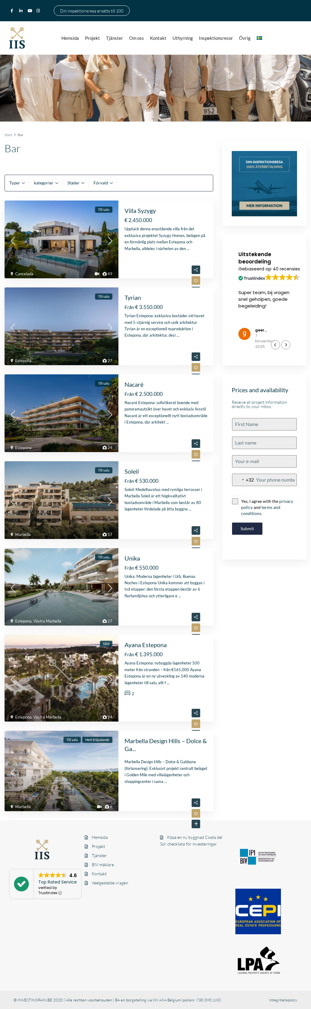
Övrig (245, 38)
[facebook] (13, 11)
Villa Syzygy (140, 210)
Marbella (23, 534)
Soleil (132, 471)
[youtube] (30, 11)
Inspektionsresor (216, 38)
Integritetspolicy (283, 999)
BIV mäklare (103, 864)
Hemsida (70, 38)
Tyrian (133, 297)
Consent (239, 495)
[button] (285, 344)
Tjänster (114, 38)
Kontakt (158, 38)
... (188, 248)
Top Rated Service (57, 882)
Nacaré (134, 384)
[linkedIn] (22, 11)
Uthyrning (183, 38)
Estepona (23, 360)
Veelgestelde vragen (110, 882)
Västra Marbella (47, 621)
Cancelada (24, 273)
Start (8, 134)
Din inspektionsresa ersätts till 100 (91, 10)
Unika (132, 558)
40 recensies (286, 269)
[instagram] (39, 11)
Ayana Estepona (146, 644)
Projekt (92, 38)
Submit (247, 528)
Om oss (136, 38)
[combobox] (243, 480)
